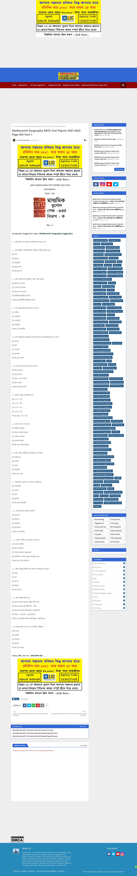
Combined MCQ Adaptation (104, 354)
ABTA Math (99, 254)
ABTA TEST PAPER (101, 258)
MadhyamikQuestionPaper (104, 471)
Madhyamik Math (101, 453)
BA (120, 262)
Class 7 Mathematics (115, 311)
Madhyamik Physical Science (104, 457)
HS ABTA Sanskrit (101, 389)
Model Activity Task (112, 481)
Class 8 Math (100, 325)
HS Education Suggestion (103, 407)
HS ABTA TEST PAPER (102, 393)
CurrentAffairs (100, 361)
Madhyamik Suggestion (103, 460)
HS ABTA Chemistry (102, 375)
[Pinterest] (38, 705)
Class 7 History (100, 311)
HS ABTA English (117, 379)
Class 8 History (116, 322)
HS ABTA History (118, 382)
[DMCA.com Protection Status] (17, 842)
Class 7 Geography (115, 308)
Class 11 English (101, 272)
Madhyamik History (101, 446)
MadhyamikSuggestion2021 (104, 474)
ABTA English (100, 247)
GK (110, 361)
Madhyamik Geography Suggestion (56, 233)
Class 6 (111, 290)
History (113, 364)
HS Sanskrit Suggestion (103, 432)
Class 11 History (101, 276)
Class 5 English (100, 290)
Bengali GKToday (55, 85)
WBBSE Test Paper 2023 (113, 503)
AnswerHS (114, 258)
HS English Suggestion (102, 411)
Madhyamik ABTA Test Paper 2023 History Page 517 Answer (34, 730)
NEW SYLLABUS (100, 489)
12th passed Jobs (100, 538)
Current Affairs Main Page (103, 357)
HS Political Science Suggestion (105, 428)
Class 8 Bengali (100, 318)
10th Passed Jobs (116, 538)
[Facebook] (25, 705)
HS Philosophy (119, 425)
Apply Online (111, 262)
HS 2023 (98, 368)
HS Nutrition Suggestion (103, 425)
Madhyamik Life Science (103, 450)
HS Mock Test (118, 421)
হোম (13, 126)
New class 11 (107, 485)
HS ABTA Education (101, 379)
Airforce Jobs (99, 531)
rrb (97, 496)
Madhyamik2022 (101, 467)
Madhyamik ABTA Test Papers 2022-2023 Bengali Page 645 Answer (36, 733)
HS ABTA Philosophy (102, 386)
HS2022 (116, 432)
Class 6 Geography (101, 297)
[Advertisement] (64, 53)
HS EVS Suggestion (101, 414)
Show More (119, 169)
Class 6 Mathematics (102, 301)
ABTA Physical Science (114, 254)
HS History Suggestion (102, 421)
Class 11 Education (115, 269)
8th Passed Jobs (116, 527)
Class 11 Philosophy (116, 276)
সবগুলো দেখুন (82, 726)
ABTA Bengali (108, 244)
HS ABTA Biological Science (104, 371)
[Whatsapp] (33, 705)
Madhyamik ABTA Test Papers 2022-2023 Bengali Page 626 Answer (36, 736)
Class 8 (112, 315)
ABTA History (100, 251)
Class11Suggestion (101, 347)
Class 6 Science (117, 301)
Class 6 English (113, 293)
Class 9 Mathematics (102, 340)
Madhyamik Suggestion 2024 (104, 464)
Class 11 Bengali (101, 269)
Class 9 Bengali (100, 329)
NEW (97, 485)
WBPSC (98, 506)
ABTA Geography (113, 247)
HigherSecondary (101, 364)
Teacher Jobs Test (100, 527)
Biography (99, 265)
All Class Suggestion (38, 85)
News (111, 489)
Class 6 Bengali (100, 293)
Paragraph (99, 492)
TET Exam (99, 503)
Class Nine (118, 343)
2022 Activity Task (101, 240)
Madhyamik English (101, 439)
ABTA (97, 244)
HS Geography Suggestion (104, 418)
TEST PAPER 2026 (112, 499)
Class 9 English (113, 329)
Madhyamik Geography (103, 442)
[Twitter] (29, 705)
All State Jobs (115, 542)
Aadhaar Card (115, 240)
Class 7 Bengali (109, 304)
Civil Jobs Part (115, 519)
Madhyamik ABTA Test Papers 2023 (94, 85)
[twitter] (115, 184)
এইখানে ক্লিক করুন (36, 655)
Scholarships (116, 496)
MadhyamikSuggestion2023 (104, 478)
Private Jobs (115, 523)
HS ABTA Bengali (110, 368)
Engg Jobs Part (99, 523)
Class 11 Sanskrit (101, 283)
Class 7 (98, 304)
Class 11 (117, 265)
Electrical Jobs (115, 534)
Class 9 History (116, 332)
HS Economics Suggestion (103, 403)
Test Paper (18, 126)
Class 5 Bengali (109, 286)
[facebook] (96, 184)
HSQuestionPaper (101, 435)
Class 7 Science (100, 315)
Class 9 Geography (101, 332)
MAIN (118, 478)
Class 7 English (100, 308)
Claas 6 (108, 265)
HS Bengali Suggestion (102, 400)
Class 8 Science (112, 325)
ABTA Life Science (113, 251)
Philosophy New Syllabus (114, 492)
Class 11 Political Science (103, 279)
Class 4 (113, 283)
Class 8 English (113, 318)
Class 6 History (116, 297)
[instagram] (102, 184)
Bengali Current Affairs (71, 85)
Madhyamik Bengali (117, 435)
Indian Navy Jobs (116, 531)
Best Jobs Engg (99, 519)
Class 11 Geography (116, 272)
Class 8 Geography (101, 322)
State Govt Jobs (100, 542)
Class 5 (98, 286)
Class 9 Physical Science (103, 343)
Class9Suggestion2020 (102, 350)
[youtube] (109, 184)
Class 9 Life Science (102, 336)
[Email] (42, 705)
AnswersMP (99, 262)
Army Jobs (98, 534)
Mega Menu (22, 85)
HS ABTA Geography (102, 382)
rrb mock (105, 496)
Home (14, 85)
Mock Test (99, 481)
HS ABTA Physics (117, 386)
